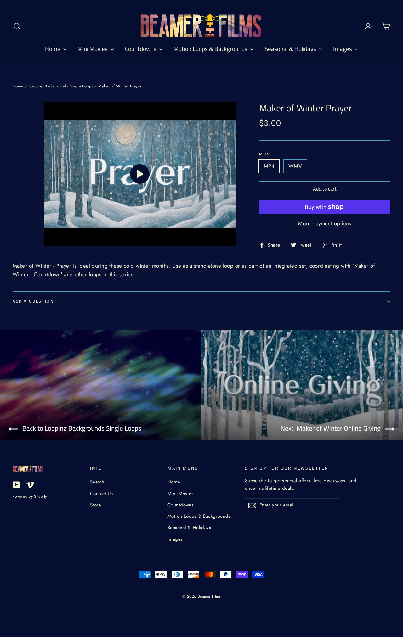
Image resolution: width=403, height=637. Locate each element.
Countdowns (141, 48)
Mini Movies (93, 48)
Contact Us (101, 493)
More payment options (324, 223)
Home (53, 48)
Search (97, 481)
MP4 (269, 166)
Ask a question (33, 301)
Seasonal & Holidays (291, 48)
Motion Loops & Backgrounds (211, 48)
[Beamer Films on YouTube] (16, 484)
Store (95, 504)
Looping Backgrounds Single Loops (61, 86)
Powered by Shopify (30, 496)
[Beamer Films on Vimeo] (30, 484)
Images (343, 48)
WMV (295, 166)
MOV (264, 154)
